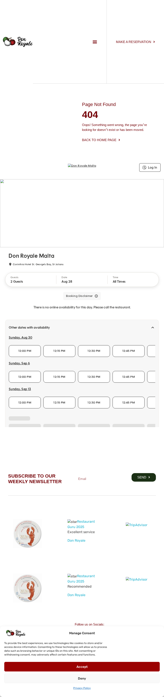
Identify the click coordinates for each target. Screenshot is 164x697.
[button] (94, 41)
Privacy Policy (82, 688)
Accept (82, 667)
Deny (82, 678)
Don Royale (76, 540)
